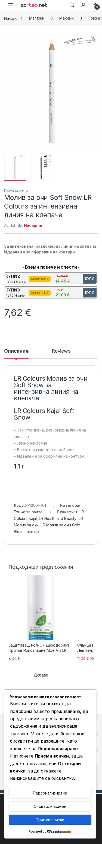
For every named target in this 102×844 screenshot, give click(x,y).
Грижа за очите (16, 190)
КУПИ (89, 279)
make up (31, 531)
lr (77, 512)
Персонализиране (50, 793)
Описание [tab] (16, 351)
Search (72, 5)
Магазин (36, 18)
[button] (93, 38)
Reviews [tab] (61, 351)
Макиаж (66, 18)
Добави (41, 675)
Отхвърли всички (50, 806)
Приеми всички (50, 819)
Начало (11, 18)
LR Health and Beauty (57, 518)
